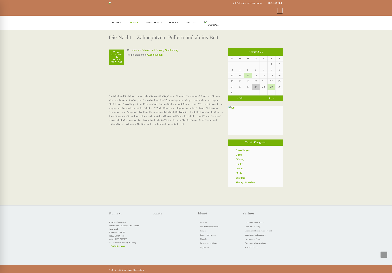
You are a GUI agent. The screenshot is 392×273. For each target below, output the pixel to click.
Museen (116, 22)
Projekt (203, 231)
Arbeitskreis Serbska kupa (255, 243)
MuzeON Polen (251, 247)
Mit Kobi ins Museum (209, 226)
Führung (240, 159)
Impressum (204, 247)
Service (173, 22)
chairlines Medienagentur (255, 235)
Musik (239, 173)
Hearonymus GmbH (253, 239)
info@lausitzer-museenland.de (247, 3)
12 (248, 75)
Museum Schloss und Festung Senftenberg (155, 50)
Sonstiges (240, 177)
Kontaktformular (117, 246)
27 (255, 87)
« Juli (240, 98)
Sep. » (271, 98)
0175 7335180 (275, 3)
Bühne (239, 154)
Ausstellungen (155, 54)
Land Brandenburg (252, 226)
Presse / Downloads (208, 235)
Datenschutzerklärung (209, 243)
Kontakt (190, 22)
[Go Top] (384, 255)
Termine (133, 22)
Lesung (239, 168)
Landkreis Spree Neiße (254, 222)
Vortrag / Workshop (245, 182)
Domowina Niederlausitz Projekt (258, 231)
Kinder (239, 164)
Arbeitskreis (154, 22)
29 (271, 87)
